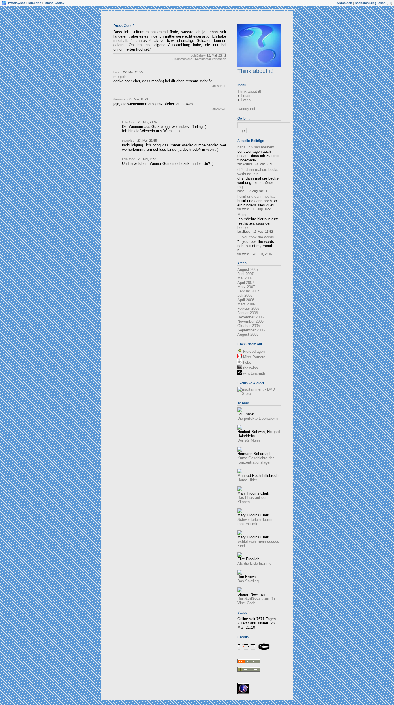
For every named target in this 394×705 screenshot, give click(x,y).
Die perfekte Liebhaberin (257, 418)
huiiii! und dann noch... (256, 196)
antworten (219, 85)
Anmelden (344, 3)
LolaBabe (197, 55)
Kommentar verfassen (210, 59)
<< (389, 3)
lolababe (34, 3)
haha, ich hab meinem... (257, 147)
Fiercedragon (254, 351)
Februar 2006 (248, 308)
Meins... (244, 214)
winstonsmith (254, 373)
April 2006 (245, 300)
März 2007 (246, 287)
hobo (116, 72)
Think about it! (255, 71)
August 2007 (247, 269)
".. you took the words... (257, 237)
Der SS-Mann (248, 440)
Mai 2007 (245, 278)
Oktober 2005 (248, 326)
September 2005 (251, 330)
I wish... (247, 100)
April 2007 (245, 282)
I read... (247, 96)
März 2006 (246, 304)
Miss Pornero (254, 357)
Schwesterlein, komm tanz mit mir (255, 521)
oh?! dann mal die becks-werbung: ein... (258, 171)
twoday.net (16, 3)
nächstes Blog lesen (370, 3)
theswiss (119, 99)
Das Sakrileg (248, 581)
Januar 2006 (247, 313)
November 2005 (250, 321)
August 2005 (247, 334)
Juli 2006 (244, 295)
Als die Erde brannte (254, 563)
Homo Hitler (247, 480)
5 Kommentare (182, 59)
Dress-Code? (55, 3)
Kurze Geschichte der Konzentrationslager (255, 460)
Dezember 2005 (250, 317)
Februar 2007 (248, 291)
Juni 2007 (245, 274)
